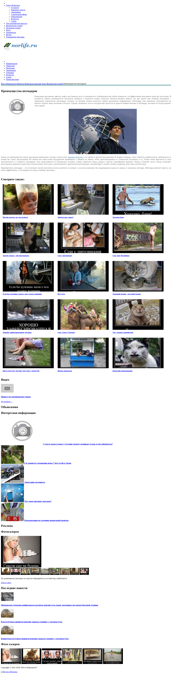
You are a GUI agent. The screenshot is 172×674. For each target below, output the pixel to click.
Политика (10, 68)
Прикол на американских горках (16, 397)
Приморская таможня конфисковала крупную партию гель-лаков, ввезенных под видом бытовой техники (49, 605)
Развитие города (18, 10)
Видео (8, 35)
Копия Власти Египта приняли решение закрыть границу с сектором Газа (34, 639)
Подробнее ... (6, 402)
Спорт (13, 21)
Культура (15, 19)
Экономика (16, 12)
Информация (11, 64)
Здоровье (10, 73)
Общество (10, 66)
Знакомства (11, 32)
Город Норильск (13, 5)
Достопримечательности (16, 23)
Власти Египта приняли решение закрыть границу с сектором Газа (31, 622)
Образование (16, 17)
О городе (15, 8)
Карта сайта (6, 583)
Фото (8, 30)
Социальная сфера (19, 14)
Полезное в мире (13, 28)
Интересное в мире (14, 26)
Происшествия (12, 79)
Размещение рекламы (15, 37)
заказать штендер (75, 157)
